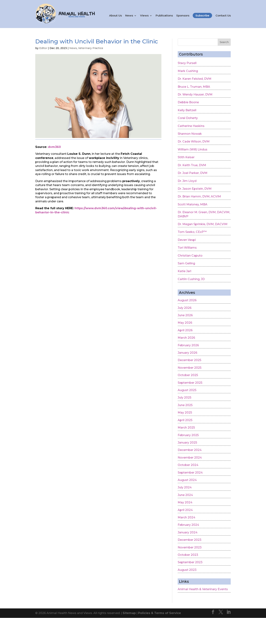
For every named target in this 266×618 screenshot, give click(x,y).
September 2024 (190, 472)
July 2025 (184, 397)
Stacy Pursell (187, 63)
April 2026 (185, 330)
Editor (43, 48)
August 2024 (187, 480)
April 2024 (185, 510)
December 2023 (189, 540)
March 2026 (186, 337)
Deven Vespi (187, 240)
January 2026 (187, 352)
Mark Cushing (188, 71)
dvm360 (54, 147)
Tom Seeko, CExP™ (192, 232)
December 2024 (190, 450)
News (129, 15)
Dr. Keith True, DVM (192, 165)
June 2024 (185, 495)
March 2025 (186, 427)
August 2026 (187, 300)
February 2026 (188, 345)
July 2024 (185, 487)
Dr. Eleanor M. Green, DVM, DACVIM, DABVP (204, 214)
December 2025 (189, 360)
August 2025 (187, 390)
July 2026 (184, 308)
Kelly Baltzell (187, 110)
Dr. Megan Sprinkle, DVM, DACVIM (202, 224)
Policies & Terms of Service (159, 613)
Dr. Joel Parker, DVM (192, 173)
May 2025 (185, 412)
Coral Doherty (188, 118)
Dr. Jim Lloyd (187, 181)
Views (144, 15)
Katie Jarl (184, 271)
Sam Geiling (186, 263)
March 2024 (186, 517)
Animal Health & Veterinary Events (203, 589)
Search (224, 42)
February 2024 (188, 525)
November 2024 (190, 457)
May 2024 (185, 502)
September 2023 (190, 562)
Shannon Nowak (190, 133)
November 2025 (189, 367)
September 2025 (190, 382)
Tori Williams (187, 247)
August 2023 (187, 570)
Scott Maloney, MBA (192, 204)
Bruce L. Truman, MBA (194, 86)
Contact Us (223, 15)
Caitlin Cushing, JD (191, 279)
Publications (164, 15)
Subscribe (202, 15)
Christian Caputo (190, 255)
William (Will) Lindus (192, 149)
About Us (115, 15)
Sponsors (182, 15)
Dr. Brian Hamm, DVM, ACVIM (199, 196)
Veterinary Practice (90, 48)
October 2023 (188, 555)
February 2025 (188, 435)
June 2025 (185, 405)
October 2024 (188, 465)
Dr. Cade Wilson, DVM (194, 141)
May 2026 (185, 322)
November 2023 (190, 547)
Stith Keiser (186, 157)
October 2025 (188, 375)
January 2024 (187, 532)
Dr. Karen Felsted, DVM (194, 78)
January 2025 (187, 442)
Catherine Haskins (191, 126)
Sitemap (129, 613)
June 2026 (185, 315)
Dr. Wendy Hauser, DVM (195, 94)
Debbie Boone (188, 102)
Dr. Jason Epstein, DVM (195, 188)
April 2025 (185, 420)
